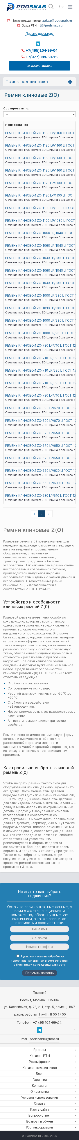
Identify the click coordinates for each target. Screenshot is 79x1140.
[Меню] (70, 7)
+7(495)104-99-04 (41, 50)
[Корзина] (60, 7)
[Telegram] (38, 43)
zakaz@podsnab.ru (57, 20)
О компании (40, 1091)
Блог (39, 1073)
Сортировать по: (16, 108)
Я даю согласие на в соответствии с (39, 960)
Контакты (39, 1085)
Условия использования (39, 1097)
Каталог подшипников (39, 1068)
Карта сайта (39, 1109)
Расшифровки (39, 1062)
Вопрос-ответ (39, 1115)
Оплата (39, 1103)
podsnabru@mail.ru (44, 1039)
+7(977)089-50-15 (41, 57)
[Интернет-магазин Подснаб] (26, 7)
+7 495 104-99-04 (47, 1022)
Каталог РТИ (39, 1056)
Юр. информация (39, 1127)
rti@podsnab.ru (50, 25)
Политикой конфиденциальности (41, 964)
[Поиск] (51, 7)
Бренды (39, 1050)
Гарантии (39, 1079)
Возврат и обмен (39, 1121)
